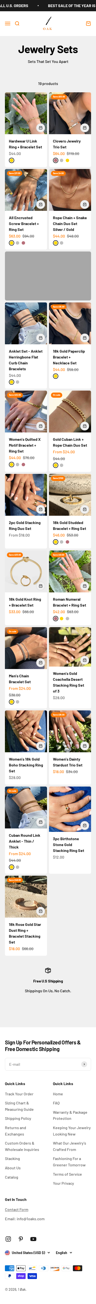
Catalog (11, 1177)
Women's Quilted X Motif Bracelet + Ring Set (25, 445)
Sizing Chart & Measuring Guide (19, 1106)
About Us (13, 1167)
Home (58, 1093)
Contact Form (16, 1209)
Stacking (12, 1158)
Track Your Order (19, 1093)
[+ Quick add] (40, 127)
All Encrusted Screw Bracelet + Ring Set (24, 223)
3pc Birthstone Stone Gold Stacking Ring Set (68, 844)
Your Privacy (63, 1183)
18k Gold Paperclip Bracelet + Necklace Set (69, 357)
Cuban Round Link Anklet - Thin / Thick (24, 841)
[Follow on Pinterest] (20, 1239)
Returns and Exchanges (15, 1130)
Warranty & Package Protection (70, 1115)
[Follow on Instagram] (8, 1239)
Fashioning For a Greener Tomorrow (69, 1161)
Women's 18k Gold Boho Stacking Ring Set (26, 765)
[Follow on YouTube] (33, 1239)
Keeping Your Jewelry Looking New (72, 1130)
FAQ (56, 1103)
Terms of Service (67, 1174)
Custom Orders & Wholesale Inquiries (22, 1146)
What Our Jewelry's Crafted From (69, 1146)
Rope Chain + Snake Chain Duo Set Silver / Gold (70, 223)
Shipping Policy (18, 1118)
